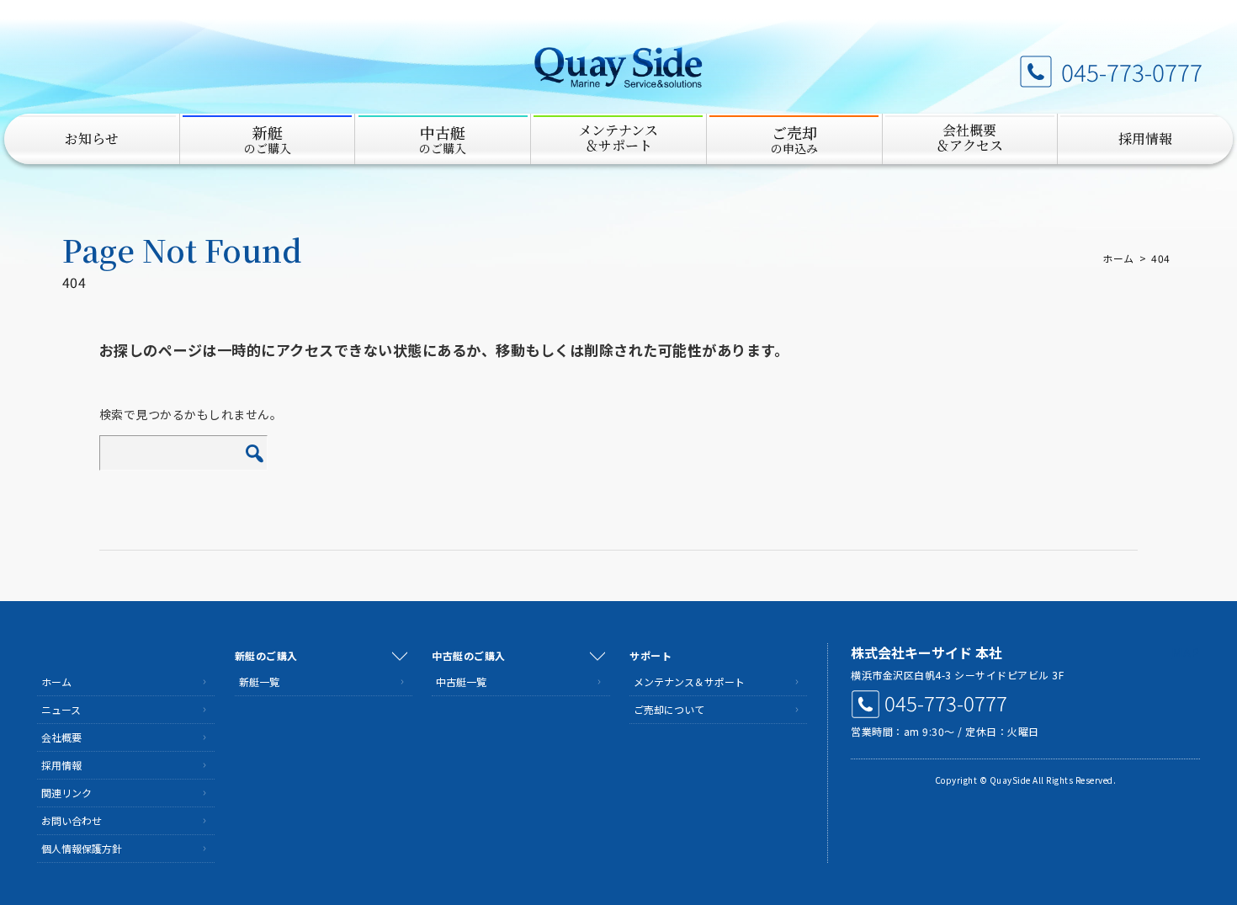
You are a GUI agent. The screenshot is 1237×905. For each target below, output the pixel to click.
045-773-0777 (1131, 71)
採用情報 (1145, 138)
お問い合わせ (71, 820)
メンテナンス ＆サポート (618, 137)
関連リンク (66, 792)
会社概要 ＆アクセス (969, 137)
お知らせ (92, 138)
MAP (1185, 652)
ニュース (61, 709)
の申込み (794, 139)
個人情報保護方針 (81, 848)
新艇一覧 (259, 681)
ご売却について (669, 709)
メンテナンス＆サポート (689, 681)
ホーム (1118, 258)
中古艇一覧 (461, 681)
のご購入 (267, 139)
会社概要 (61, 737)
